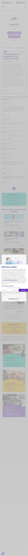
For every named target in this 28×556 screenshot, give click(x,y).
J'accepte (23, 290)
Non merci (4, 290)
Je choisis (14, 290)
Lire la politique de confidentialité (7, 285)
